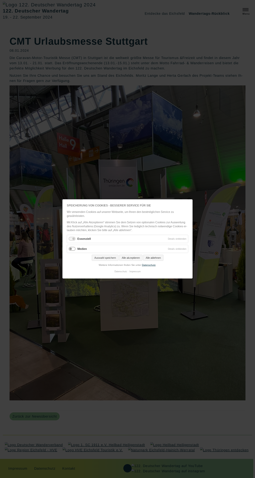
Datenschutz (149, 265)
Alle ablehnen (153, 257)
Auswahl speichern (105, 257)
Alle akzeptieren (131, 257)
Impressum (135, 271)
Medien (82, 248)
